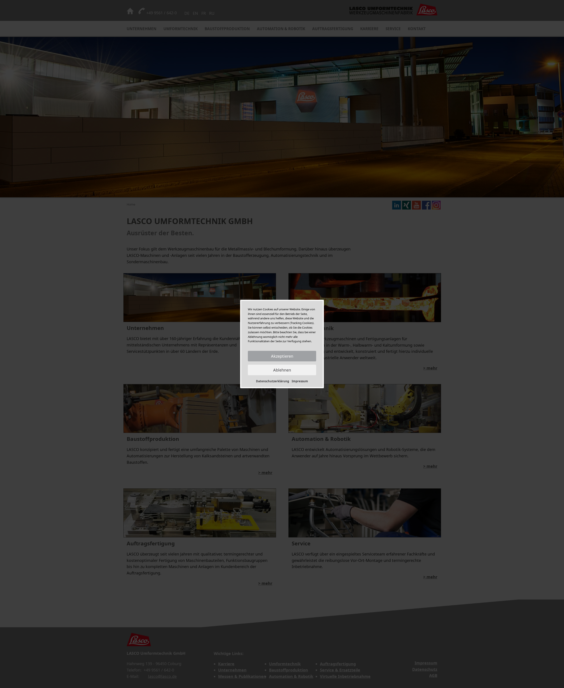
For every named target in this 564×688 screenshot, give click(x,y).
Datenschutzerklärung (272, 381)
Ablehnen (282, 370)
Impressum (300, 381)
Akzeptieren (282, 356)
